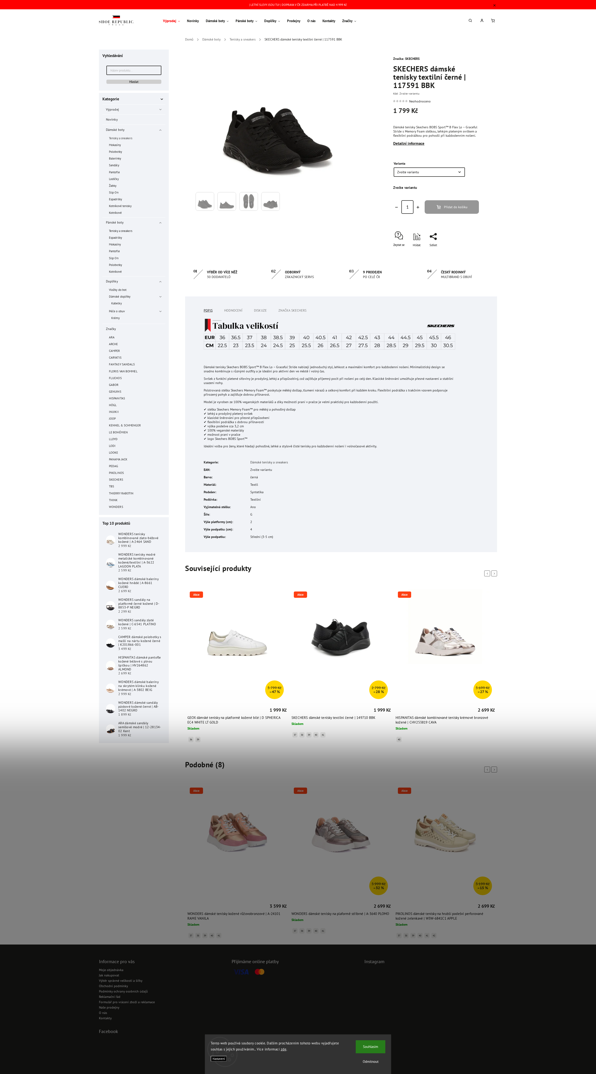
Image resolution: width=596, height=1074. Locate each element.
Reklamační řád (109, 997)
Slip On (114, 192)
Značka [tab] (292, 310)
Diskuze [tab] (260, 310)
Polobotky (115, 151)
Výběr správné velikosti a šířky (120, 981)
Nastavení (219, 1059)
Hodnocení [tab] (233, 310)
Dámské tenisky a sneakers (269, 462)
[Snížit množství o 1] (396, 207)
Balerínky (115, 158)
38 (302, 734)
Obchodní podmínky (113, 986)
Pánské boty (115, 222)
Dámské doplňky (119, 296)
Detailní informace (408, 143)
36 (191, 739)
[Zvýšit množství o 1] (418, 207)
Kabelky (116, 303)
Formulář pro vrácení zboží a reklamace (127, 1002)
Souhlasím (370, 1046)
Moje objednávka (111, 970)
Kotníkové (115, 212)
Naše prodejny (109, 1007)
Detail (191, 711)
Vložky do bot (117, 290)
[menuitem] (173, 21)
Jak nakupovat (109, 975)
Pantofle (114, 172)
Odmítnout (371, 1061)
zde (284, 1049)
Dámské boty (115, 130)
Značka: (406, 59)
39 (198, 739)
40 (316, 734)
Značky (111, 329)
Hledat (134, 82)
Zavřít (464, 253)
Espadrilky (115, 199)
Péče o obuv (117, 311)
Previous (488, 573)
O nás (103, 1013)
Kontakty (105, 1018)
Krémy (115, 318)
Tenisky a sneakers (120, 138)
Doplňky (112, 281)
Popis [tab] (208, 310)
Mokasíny (115, 145)
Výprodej (112, 109)
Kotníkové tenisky (120, 206)
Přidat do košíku (455, 207)
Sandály (114, 165)
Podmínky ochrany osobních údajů (123, 991)
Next (495, 573)
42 (434, 935)
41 (323, 734)
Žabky (113, 185)
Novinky (112, 119)
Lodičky (114, 179)
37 (295, 734)
